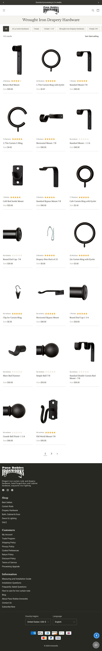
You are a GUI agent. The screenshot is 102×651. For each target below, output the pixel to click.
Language (57, 616)
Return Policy (8, 554)
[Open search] (93, 10)
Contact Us (7, 603)
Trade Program (8, 538)
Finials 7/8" (93, 29)
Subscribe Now (8, 607)
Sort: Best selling (92, 36)
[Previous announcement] (3, 2)
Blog (4, 595)
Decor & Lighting (9, 518)
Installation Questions (11, 583)
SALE (4, 522)
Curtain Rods (7, 506)
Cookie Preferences (10, 550)
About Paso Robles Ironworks (15, 599)
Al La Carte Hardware (20, 29)
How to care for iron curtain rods (16, 591)
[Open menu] (3, 10)
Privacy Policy (8, 546)
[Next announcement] (98, 2)
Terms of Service (9, 562)
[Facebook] (3, 490)
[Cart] (98, 10)
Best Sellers (7, 502)
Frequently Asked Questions (14, 587)
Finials (36, 29)
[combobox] (38, 622)
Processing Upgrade (11, 566)
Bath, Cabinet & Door (11, 514)
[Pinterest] (12, 490)
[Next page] (57, 454)
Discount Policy (9, 558)
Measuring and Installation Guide (16, 579)
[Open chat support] (96, 645)
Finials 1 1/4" (49, 29)
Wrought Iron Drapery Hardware (71, 29)
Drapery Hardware (10, 510)
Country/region (31, 616)
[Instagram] (7, 490)
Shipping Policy (9, 542)
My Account (7, 534)
